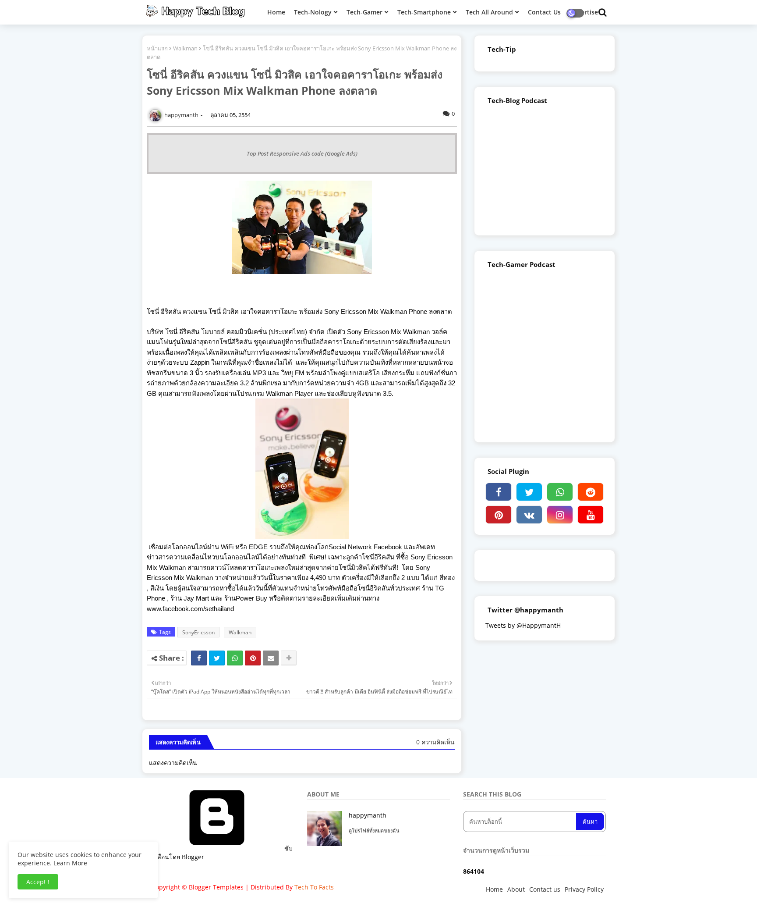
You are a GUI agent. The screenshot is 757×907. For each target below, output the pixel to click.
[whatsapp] (560, 492)
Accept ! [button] (38, 882)
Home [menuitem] (276, 12)
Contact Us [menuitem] (544, 12)
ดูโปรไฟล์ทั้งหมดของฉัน (374, 830)
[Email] (271, 658)
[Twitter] (217, 658)
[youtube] (590, 514)
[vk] (529, 514)
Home (494, 889)
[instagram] (560, 514)
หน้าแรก (157, 48)
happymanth (367, 815)
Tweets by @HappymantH (523, 625)
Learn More (70, 863)
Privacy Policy (584, 889)
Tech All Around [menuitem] (489, 12)
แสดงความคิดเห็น (173, 762)
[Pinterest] (253, 658)
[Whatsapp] (235, 658)
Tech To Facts (314, 887)
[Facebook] (199, 658)
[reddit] (590, 492)
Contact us (544, 889)
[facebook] (498, 492)
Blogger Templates (216, 887)
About (516, 889)
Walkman (185, 48)
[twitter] (529, 492)
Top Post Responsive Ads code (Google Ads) (302, 153)
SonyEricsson (198, 632)
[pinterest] (498, 514)
